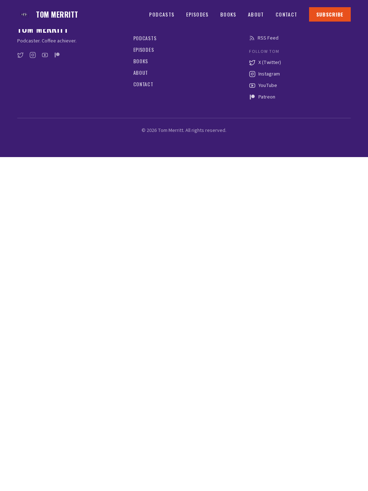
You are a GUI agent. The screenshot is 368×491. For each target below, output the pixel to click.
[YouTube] (45, 55)
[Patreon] (57, 55)
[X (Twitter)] (20, 55)
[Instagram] (32, 55)
